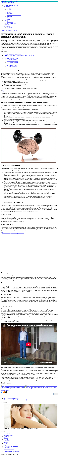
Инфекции (9, 16)
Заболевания (7, 6)
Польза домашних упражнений (12, 54)
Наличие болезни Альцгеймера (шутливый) (15, 400)
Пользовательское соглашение (12, 451)
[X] (6, 392)
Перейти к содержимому (7, 2)
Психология (7, 26)
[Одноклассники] (4, 392)
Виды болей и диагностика (11, 5)
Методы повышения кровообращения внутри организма (19, 55)
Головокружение (11, 10)
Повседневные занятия (10, 56)
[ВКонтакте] (1, 392)
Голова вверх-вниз (12, 61)
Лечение (6, 20)
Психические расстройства (14, 15)
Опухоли (9, 8)
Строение (6, 24)
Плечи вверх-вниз (12, 62)
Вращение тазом (12, 66)
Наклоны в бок (12, 65)
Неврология (10, 13)
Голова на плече (12, 59)
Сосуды (9, 12)
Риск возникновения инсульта (12, 398)
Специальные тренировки (11, 58)
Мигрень (9, 9)
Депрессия (9, 27)
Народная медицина (12, 23)
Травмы (9, 17)
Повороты (10, 63)
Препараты (10, 22)
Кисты (8, 19)
